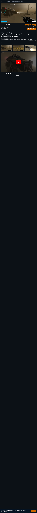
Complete (10, 32)
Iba (13, 32)
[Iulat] (35, 26)
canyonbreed (3, 28)
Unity (16, 32)
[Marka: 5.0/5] (30, 25)
